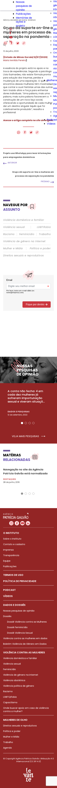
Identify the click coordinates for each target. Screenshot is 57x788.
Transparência (11, 555)
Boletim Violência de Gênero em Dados (25, 643)
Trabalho (45, 234)
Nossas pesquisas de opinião (24, 6)
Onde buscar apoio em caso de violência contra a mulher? (26, 709)
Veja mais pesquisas (26, 436)
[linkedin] (11, 41)
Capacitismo (10, 702)
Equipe (6, 560)
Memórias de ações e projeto (24, 21)
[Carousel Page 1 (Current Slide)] (22, 423)
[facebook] (10, 33)
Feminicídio (26, 234)
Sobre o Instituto (12, 538)
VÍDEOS (8, 596)
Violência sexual (14, 227)
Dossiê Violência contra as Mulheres (27, 621)
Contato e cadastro (14, 544)
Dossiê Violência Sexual (20, 632)
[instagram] (11, 29)
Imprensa (8, 549)
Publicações (23, 14)
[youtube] (11, 37)
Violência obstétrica (14, 680)
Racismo (9, 234)
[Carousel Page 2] (26, 423)
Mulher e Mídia (13, 248)
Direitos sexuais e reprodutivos (23, 255)
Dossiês (7, 616)
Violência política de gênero (18, 685)
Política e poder (40, 248)
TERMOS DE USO (13, 575)
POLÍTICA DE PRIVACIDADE (19, 581)
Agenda (7, 747)
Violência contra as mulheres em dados (25, 638)
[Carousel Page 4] (33, 423)
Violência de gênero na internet (24, 241)
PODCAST (9, 590)
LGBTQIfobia (10, 696)
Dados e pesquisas (18, 411)
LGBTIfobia (44, 227)
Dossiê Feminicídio (17, 627)
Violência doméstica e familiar (23, 220)
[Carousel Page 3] (29, 423)
